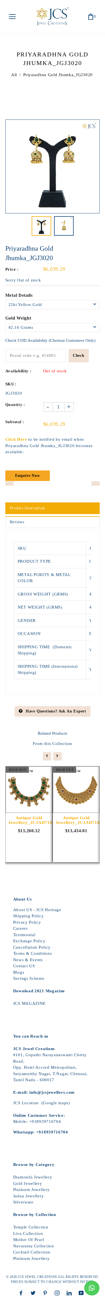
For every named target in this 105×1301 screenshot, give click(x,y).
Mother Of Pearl (28, 1239)
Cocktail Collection (31, 1252)
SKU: (10, 384)
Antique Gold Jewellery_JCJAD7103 (29, 820)
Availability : (18, 371)
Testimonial (24, 935)
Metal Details (19, 295)
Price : (12, 269)
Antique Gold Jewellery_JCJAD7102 (76, 820)
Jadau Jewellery (28, 1196)
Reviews (17, 522)
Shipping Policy (28, 916)
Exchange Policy (29, 941)
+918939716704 (45, 1121)
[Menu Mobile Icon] (12, 16)
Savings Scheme (29, 978)
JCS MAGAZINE (29, 1003)
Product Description (27, 508)
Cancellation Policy (32, 947)
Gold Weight (18, 318)
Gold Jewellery (27, 1183)
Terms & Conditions (32, 953)
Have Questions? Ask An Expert (56, 711)
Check (79, 355)
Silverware (23, 1202)
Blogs (18, 972)
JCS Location (26, 1103)
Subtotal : (14, 422)
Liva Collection (28, 1233)
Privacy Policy (27, 922)
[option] (53, 166)
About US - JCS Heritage (37, 910)
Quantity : (15, 405)
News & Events (28, 960)
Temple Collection (30, 1227)
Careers (20, 928)
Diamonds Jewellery (32, 1177)
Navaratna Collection (33, 1246)
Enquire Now (27, 475)
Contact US (24, 966)
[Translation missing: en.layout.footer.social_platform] (22, 1292)
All (14, 75)
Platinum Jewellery (31, 1189)
